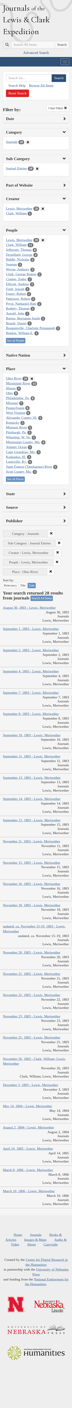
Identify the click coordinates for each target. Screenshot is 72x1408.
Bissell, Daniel (16, 323)
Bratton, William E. (19, 333)
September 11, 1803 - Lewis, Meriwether (31, 756)
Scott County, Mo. (19, 471)
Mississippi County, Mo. (23, 442)
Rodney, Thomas (18, 308)
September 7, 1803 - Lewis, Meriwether (31, 693)
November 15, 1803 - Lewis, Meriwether (31, 863)
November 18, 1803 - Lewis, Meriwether (31, 905)
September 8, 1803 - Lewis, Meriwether (31, 714)
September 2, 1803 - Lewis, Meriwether (31, 650)
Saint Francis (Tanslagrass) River (29, 467)
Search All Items (42, 598)
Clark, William (16, 213)
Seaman (11, 264)
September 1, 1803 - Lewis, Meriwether (31, 629)
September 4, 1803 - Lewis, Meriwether (31, 671)
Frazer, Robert (16, 294)
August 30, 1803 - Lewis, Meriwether (29, 608)
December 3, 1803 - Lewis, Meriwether (30, 1085)
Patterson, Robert (18, 299)
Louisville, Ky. (16, 462)
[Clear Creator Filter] (43, 209)
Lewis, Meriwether (19, 208)
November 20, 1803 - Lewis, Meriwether (31, 952)
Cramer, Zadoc (16, 279)
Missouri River (16, 427)
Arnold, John (15, 313)
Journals (11, 142)
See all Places (15, 479)
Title (23, 585)
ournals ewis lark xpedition (26, 19)
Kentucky (12, 422)
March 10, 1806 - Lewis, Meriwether (29, 1191)
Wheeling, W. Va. (18, 437)
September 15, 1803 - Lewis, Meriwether (31, 820)
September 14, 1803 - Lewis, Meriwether (31, 799)
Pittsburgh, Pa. (16, 432)
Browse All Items (41, 85)
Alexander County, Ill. (21, 418)
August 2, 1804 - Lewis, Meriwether (28, 1127)
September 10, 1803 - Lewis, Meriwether (31, 735)
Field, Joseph (15, 289)
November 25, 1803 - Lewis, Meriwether (31, 1037)
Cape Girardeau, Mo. (21, 452)
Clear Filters (56, 108)
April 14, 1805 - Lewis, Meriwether (28, 1148)
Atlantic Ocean (16, 447)
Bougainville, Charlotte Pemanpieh (30, 328)
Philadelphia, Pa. (18, 398)
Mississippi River (18, 383)
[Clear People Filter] (43, 240)
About (31, 1244)
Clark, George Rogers (21, 274)
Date (32, 585)
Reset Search (17, 93)
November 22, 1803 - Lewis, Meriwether (31, 995)
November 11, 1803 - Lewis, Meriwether (31, 841)
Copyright (51, 1244)
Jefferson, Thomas (19, 250)
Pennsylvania (15, 408)
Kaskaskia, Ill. (16, 457)
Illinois (11, 388)
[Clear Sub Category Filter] (37, 169)
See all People (15, 340)
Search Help (17, 85)
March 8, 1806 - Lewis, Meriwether (28, 1170)
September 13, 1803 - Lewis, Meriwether (31, 778)
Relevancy (10, 585)
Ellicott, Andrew (17, 284)
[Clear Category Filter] (28, 142)
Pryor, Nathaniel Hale (21, 304)
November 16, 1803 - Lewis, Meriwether (31, 884)
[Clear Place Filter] (32, 379)
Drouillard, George (19, 255)
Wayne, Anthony (17, 269)
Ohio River (14, 378)
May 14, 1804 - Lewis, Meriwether (27, 1106)
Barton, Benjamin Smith (23, 318)
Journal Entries (16, 168)
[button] (51, 533)
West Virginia (15, 413)
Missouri (12, 403)
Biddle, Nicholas (17, 259)
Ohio (9, 393)
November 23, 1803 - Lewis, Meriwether (31, 1016)
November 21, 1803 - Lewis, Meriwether (31, 974)
